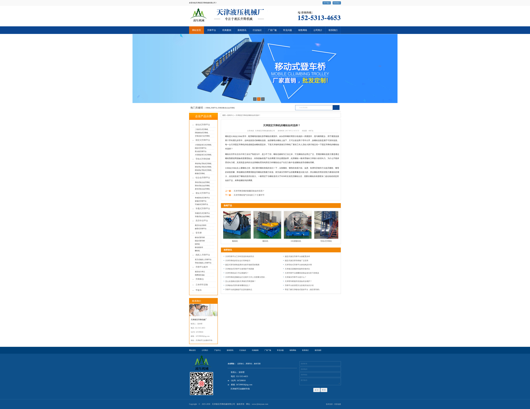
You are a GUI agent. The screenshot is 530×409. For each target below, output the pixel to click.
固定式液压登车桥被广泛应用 (296, 261)
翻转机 (258, 241)
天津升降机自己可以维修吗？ (237, 273)
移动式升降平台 (203, 125)
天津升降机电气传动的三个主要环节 (249, 195)
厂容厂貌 (272, 30)
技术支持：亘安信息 (333, 404)
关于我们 (326, 3)
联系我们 (336, 3)
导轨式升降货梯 (203, 159)
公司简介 (317, 30)
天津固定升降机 (237, 136)
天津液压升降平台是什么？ (295, 277)
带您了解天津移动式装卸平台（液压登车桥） (303, 289)
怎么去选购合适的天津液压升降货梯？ (240, 281)
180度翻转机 (288, 241)
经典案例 (226, 30)
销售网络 (302, 30)
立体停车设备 (202, 285)
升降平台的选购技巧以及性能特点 (238, 289)
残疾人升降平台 (203, 255)
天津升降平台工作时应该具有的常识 (239, 256)
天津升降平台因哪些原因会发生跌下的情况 (302, 273)
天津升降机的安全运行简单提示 (237, 261)
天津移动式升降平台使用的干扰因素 (239, 269)
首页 (224, 115)
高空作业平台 (202, 221)
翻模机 (228, 241)
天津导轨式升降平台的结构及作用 (298, 265)
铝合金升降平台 (203, 178)
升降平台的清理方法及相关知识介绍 (299, 285)
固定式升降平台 (203, 140)
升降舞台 (200, 279)
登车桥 (199, 233)
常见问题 (287, 30)
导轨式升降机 (319, 241)
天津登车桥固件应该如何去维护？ (298, 281)
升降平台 (211, 30)
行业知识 (257, 30)
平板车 (199, 290)
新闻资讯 (242, 30)
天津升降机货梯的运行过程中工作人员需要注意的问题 (246, 277)
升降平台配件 (202, 267)
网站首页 (196, 30)
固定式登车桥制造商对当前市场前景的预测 (242, 265)
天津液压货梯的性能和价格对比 (297, 269)
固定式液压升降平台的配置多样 (297, 256)
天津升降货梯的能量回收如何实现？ (249, 191)
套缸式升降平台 (203, 193)
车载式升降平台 (203, 208)
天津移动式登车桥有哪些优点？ (237, 285)
